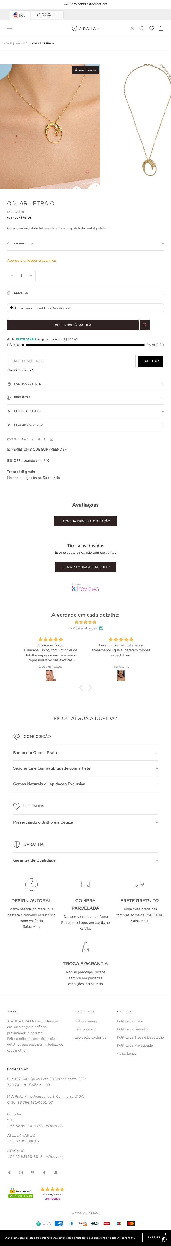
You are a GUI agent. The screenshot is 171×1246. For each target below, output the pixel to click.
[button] (82, 688)
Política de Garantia (132, 1029)
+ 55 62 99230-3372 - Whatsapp (35, 1125)
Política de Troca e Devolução (140, 1037)
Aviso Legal (126, 1053)
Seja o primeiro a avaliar (85, 521)
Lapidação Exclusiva (90, 1037)
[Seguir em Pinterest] (32, 1172)
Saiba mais (139, 920)
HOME (8, 43)
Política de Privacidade (135, 1045)
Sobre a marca (86, 1021)
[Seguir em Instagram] (21, 1172)
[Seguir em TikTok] (44, 1172)
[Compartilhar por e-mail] (51, 439)
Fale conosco (85, 1029)
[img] (85, 622)
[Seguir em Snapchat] (55, 1172)
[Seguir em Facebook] (9, 1172)
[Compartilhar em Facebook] (33, 439)
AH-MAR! (22, 43)
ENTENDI (154, 1237)
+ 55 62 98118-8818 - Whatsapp (35, 1156)
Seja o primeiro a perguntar (85, 567)
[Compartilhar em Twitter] (39, 439)
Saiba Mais (51, 477)
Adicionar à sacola (73, 325)
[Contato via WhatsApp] (164, 1239)
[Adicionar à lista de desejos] (87, 172)
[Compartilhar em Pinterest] (45, 439)
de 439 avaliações (82, 628)
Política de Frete (130, 1021)
